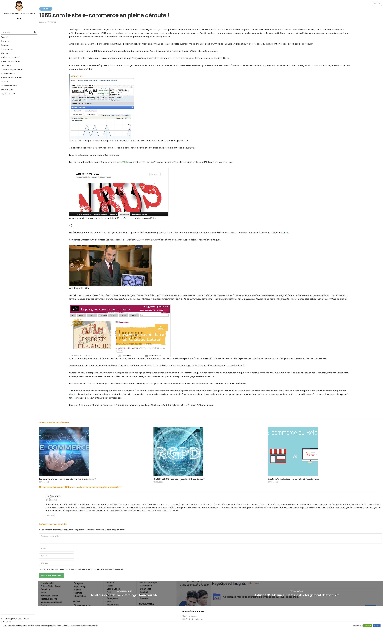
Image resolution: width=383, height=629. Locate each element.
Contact (4, 45)
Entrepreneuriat (8, 73)
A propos (5, 41)
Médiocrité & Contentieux (12, 77)
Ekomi (72, 394)
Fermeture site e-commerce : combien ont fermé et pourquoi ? (67, 479)
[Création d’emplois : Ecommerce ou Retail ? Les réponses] (324, 451)
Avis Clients (6, 65)
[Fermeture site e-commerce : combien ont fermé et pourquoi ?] (95, 451)
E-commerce (7, 49)
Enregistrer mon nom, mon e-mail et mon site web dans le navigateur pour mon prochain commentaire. (82, 569)
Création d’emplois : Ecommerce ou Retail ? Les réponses (293, 479)
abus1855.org (124, 162)
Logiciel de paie (8, 93)
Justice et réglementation (12, 69)
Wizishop (5, 53)
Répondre (50, 515)
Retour (377, 3)
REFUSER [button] (376, 626)
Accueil (4, 37)
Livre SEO (5, 81)
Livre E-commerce (9, 85)
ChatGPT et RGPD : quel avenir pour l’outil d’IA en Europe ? (179, 479)
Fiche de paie (7, 89)
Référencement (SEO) (10, 57)
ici (70, 225)
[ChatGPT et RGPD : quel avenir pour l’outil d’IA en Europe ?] (209, 451)
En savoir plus (358, 626)
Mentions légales (189, 616)
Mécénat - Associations (192, 619)
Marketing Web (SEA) (10, 61)
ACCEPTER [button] (368, 626)
